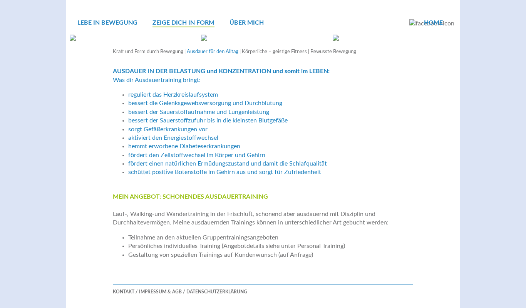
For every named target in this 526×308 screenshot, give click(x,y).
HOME (433, 23)
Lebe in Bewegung (107, 23)
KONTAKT (123, 292)
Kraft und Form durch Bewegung (148, 51)
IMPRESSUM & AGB (160, 292)
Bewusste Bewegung (333, 51)
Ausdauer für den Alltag (212, 51)
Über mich (246, 23)
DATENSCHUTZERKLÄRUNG (216, 292)
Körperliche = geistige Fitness (274, 51)
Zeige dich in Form (183, 23)
